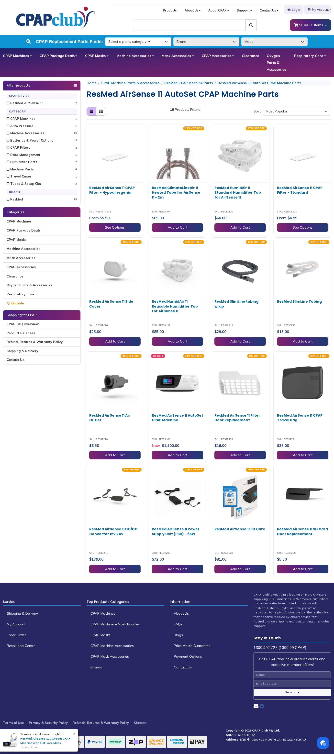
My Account (320, 9)
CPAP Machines (16, 56)
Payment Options (188, 656)
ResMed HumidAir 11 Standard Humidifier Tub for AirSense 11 (237, 192)
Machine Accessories (133, 56)
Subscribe (292, 692)
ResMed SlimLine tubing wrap (236, 304)
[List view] (101, 111)
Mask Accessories (176, 56)
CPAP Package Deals (57, 56)
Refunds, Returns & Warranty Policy (101, 723)
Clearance (250, 56)
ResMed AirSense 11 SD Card (239, 529)
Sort (257, 111)
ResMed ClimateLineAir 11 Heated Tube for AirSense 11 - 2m (176, 192)
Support (243, 10)
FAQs (178, 624)
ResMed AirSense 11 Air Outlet (109, 418)
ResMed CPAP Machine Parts (188, 83)
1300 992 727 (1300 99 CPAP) (280, 647)
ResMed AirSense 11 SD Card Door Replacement (302, 531)
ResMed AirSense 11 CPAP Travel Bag (300, 418)
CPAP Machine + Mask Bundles (115, 624)
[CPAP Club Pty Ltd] (55, 17)
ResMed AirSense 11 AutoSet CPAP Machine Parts (259, 83)
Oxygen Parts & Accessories (276, 63)
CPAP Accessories (216, 56)
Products (170, 10)
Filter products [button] (18, 85)
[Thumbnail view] (91, 111)
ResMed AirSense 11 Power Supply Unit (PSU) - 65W (176, 531)
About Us (191, 10)
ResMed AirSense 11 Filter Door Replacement (237, 418)
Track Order (16, 635)
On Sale (17, 303)
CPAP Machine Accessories (112, 645)
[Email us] (256, 706)
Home (91, 83)
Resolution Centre (21, 645)
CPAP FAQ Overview (23, 324)
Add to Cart (177, 227)
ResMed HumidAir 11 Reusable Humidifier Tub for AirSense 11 (175, 306)
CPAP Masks (95, 56)
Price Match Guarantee (192, 645)
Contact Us (268, 10)
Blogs (178, 635)
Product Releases (21, 333)
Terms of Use (13, 723)
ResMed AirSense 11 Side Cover (111, 304)
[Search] (251, 25)
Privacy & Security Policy (48, 723)
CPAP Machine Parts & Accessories (130, 83)
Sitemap (140, 723)
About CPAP (217, 10)
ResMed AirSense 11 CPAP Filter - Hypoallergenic (112, 190)
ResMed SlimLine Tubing (299, 301)
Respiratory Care (308, 56)
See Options (115, 227)
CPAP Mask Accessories (109, 656)
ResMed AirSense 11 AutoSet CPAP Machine (177, 418)
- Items (311, 25)
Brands (96, 667)
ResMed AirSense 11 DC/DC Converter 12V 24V (113, 531)
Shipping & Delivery (22, 351)
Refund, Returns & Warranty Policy (35, 342)
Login (296, 9)
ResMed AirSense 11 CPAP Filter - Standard (300, 190)
